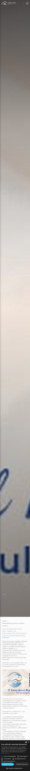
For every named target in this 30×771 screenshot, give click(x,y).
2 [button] (5, 594)
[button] (15, 768)
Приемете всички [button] (7, 764)
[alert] (15, 755)
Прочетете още (5, 753)
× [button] (28, 742)
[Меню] (26, 3)
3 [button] (7, 594)
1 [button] (3, 594)
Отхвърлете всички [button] (22, 764)
